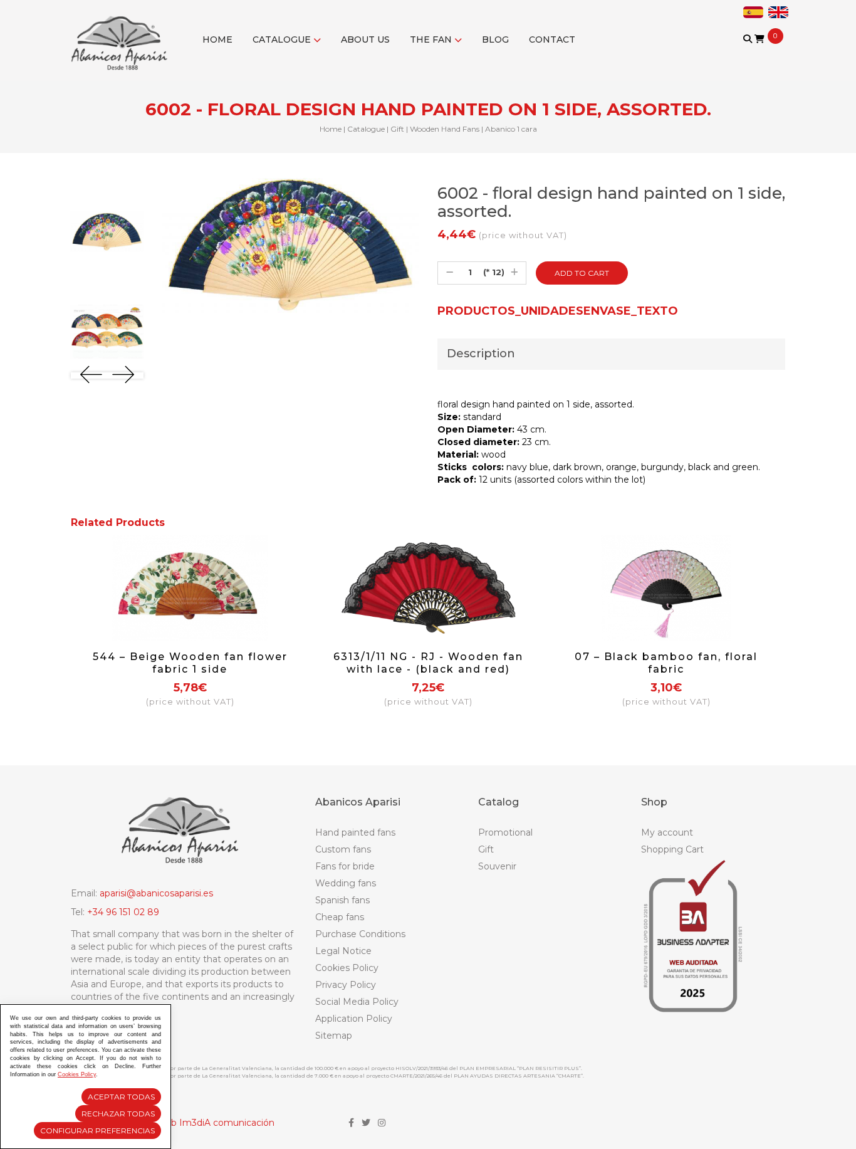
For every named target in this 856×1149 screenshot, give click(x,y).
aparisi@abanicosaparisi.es (156, 893)
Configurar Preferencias (97, 1130)
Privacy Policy (345, 984)
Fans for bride (345, 866)
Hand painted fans (355, 832)
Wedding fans (345, 883)
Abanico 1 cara (511, 129)
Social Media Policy (357, 1001)
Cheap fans (339, 917)
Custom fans (343, 849)
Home (217, 39)
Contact (552, 39)
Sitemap (333, 1035)
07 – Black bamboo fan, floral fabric (666, 663)
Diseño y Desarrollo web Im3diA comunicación (172, 1122)
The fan (432, 39)
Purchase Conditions (360, 934)
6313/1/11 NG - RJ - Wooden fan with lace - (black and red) (428, 663)
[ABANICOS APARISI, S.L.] (122, 35)
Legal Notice (343, 951)
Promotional (505, 832)
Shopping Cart (672, 849)
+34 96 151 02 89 (123, 912)
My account (667, 832)
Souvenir (497, 866)
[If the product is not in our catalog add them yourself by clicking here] (748, 51)
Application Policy (353, 1018)
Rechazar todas (118, 1113)
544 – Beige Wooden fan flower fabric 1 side (190, 663)
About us (365, 39)
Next (123, 374)
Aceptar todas (121, 1096)
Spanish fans (342, 900)
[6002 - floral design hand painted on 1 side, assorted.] (107, 231)
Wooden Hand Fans (444, 129)
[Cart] (759, 38)
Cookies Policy (346, 967)
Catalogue (283, 39)
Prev (91, 374)
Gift (397, 129)
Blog (495, 39)
